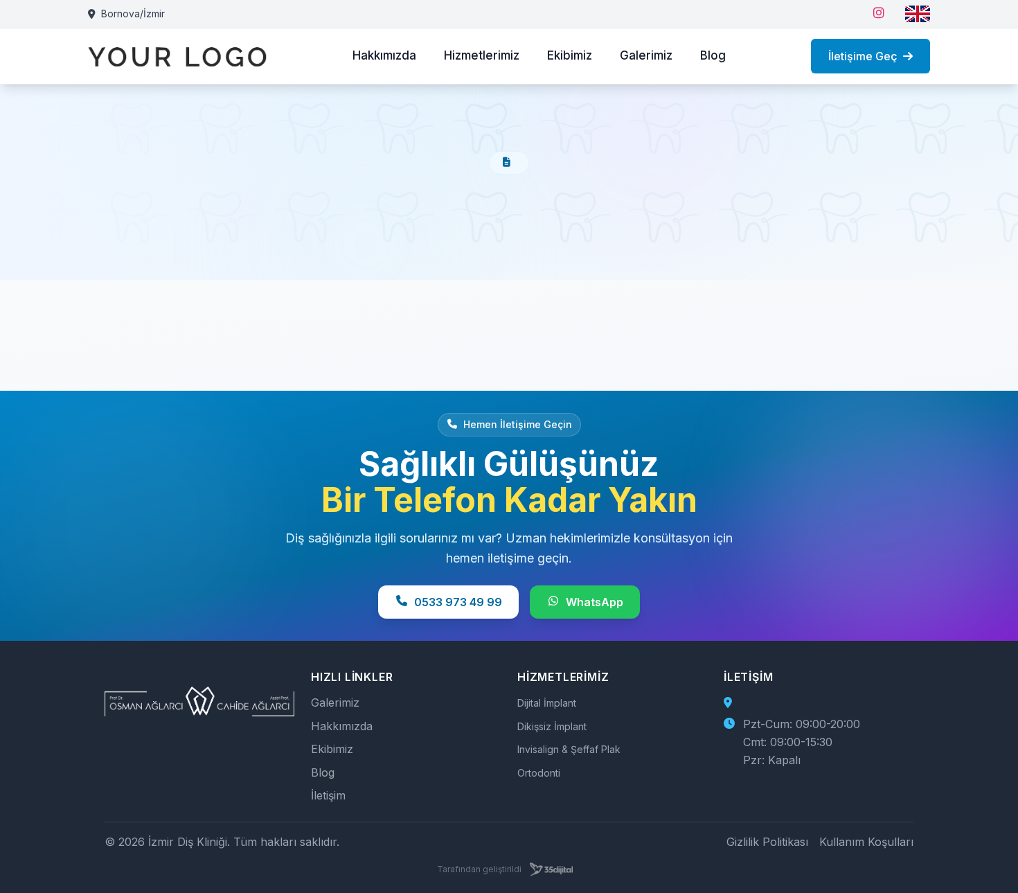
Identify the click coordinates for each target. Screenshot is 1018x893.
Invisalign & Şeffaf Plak (568, 749)
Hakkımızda (384, 55)
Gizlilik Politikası (767, 842)
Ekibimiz (569, 55)
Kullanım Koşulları (866, 842)
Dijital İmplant (546, 703)
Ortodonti (538, 773)
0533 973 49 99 (458, 602)
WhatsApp (594, 602)
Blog (713, 55)
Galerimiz (646, 55)
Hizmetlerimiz (481, 55)
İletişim (328, 795)
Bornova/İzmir (133, 13)
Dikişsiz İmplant (552, 726)
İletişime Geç (863, 56)
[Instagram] (878, 14)
